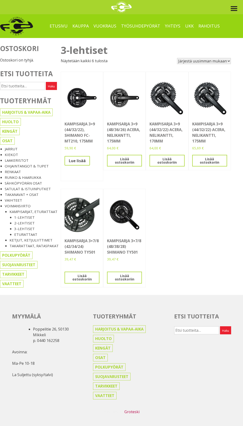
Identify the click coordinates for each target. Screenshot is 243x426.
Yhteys (172, 26)
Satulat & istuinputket (28, 188)
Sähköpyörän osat (23, 183)
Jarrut (11, 149)
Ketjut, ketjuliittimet (30, 240)
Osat (7, 140)
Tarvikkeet (13, 274)
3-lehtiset (24, 228)
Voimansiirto (18, 206)
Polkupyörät (16, 255)
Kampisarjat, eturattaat (33, 211)
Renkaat (13, 171)
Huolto (10, 121)
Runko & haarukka (23, 177)
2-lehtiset (24, 223)
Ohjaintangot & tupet (27, 166)
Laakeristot (16, 160)
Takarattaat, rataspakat (34, 245)
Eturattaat (25, 234)
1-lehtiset (24, 217)
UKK (189, 26)
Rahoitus (209, 26)
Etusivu (59, 26)
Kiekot (11, 154)
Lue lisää (77, 160)
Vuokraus (104, 26)
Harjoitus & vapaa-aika (26, 112)
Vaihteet (13, 200)
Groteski (132, 411)
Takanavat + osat (21, 194)
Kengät (10, 131)
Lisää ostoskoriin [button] (124, 161)
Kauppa (80, 26)
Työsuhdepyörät (140, 26)
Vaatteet (11, 283)
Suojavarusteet (18, 264)
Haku (51, 86)
